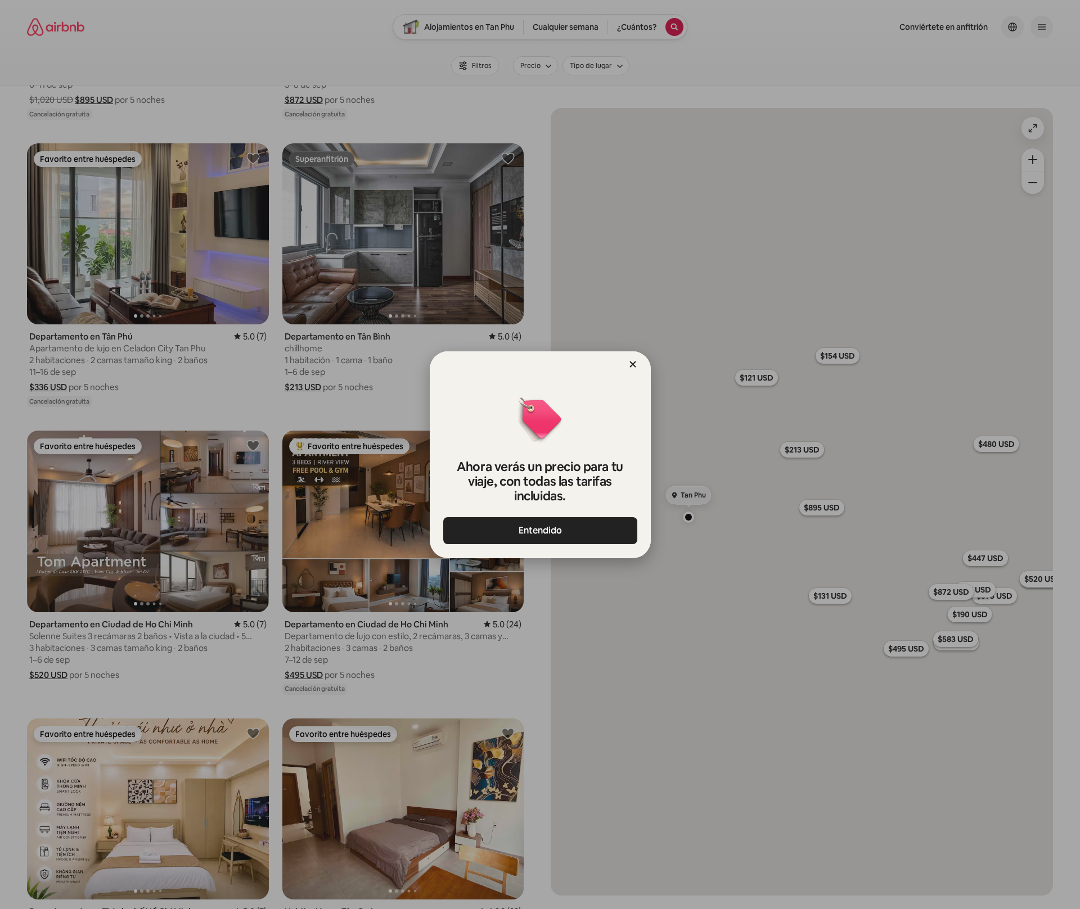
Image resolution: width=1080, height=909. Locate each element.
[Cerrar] (632, 364)
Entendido (540, 530)
